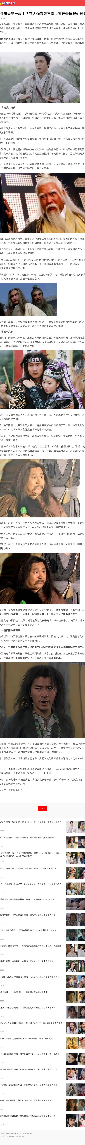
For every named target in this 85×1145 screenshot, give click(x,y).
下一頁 (42, 808)
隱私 (19, 1136)
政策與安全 (11, 1136)
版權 (23, 1136)
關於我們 (4, 1136)
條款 (16, 1136)
